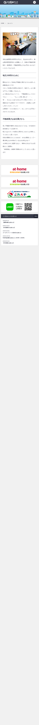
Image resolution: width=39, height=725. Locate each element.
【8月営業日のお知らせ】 (9, 227)
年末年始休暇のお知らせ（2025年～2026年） (14, 237)
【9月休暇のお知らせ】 (8, 243)
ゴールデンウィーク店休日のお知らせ (12, 232)
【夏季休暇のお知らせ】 (9, 222)
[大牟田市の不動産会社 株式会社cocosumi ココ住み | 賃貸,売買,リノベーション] (11, 2)
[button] (34, 2)
